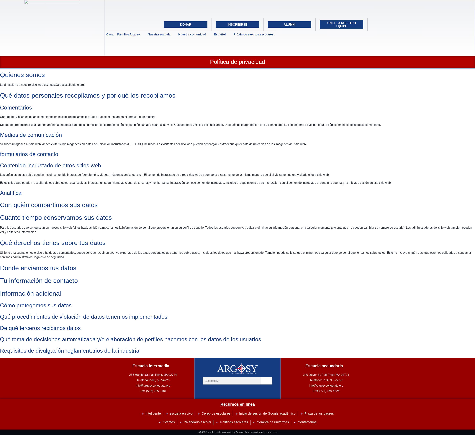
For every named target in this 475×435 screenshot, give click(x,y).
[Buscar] (266, 380)
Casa (110, 34)
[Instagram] (384, 24)
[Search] (402, 24)
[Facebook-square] (393, 24)
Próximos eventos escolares (253, 34)
